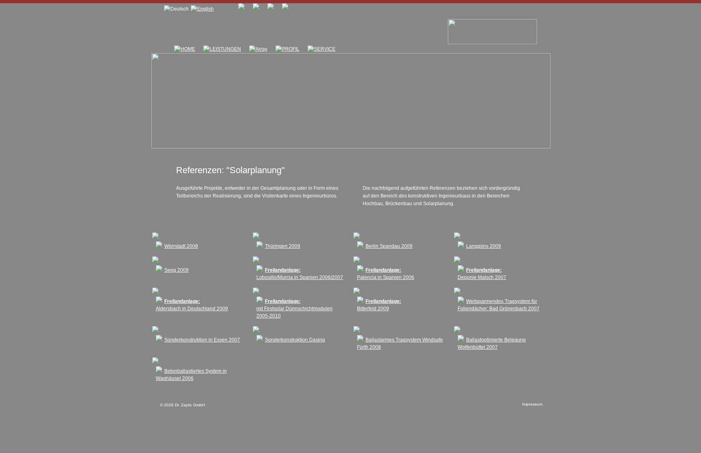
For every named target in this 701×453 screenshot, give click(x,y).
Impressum (532, 404)
